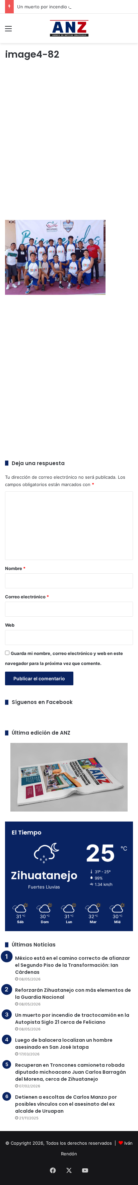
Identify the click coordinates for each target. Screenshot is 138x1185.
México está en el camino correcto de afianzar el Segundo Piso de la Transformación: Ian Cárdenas (72, 965)
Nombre (15, 568)
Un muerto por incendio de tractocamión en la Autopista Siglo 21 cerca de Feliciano (72, 1018)
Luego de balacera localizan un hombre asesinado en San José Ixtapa (64, 1043)
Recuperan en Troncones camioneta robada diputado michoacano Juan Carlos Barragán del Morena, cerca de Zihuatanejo (70, 1072)
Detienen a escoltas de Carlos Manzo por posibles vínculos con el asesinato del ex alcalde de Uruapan (66, 1104)
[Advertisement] (69, 141)
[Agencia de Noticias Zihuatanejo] (69, 28)
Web (9, 625)
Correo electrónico (27, 596)
